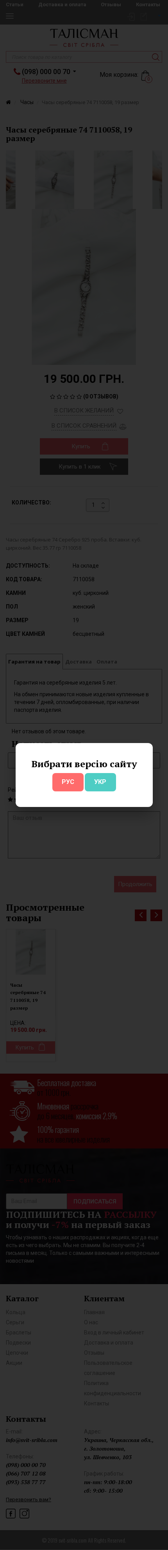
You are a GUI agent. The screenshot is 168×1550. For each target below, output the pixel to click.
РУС (68, 782)
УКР (100, 782)
